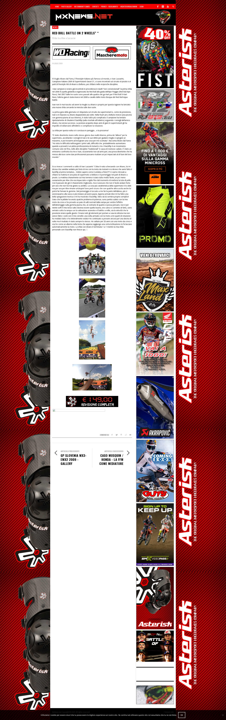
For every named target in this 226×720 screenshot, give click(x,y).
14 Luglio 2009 (57, 63)
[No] (222, 715)
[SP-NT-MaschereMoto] (112, 52)
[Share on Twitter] (116, 434)
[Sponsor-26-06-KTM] (155, 153)
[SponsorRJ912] (155, 104)
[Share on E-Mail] (130, 434)
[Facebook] (157, 6)
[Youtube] (167, 6)
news (55, 27)
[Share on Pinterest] (121, 434)
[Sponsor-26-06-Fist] (155, 57)
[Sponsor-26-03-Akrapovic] (155, 407)
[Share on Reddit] (125, 434)
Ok (181, 715)
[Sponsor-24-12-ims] (155, 216)
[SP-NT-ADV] (155, 694)
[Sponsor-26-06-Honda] (155, 343)
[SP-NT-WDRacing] (71, 52)
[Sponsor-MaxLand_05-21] (155, 280)
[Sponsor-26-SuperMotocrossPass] (155, 534)
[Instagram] (162, 6)
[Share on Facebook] (112, 434)
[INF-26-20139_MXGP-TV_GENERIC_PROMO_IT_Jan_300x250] (155, 646)
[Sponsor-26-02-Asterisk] (155, 598)
